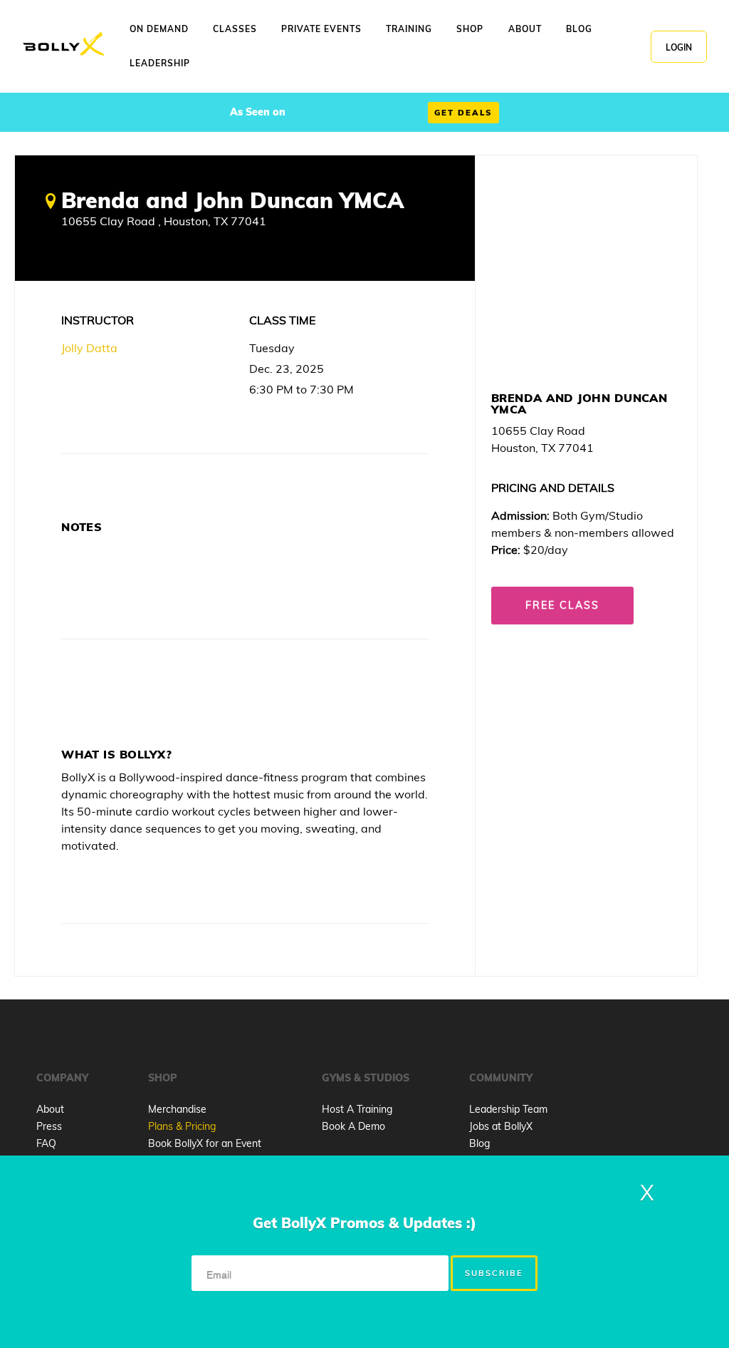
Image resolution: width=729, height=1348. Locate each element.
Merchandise (177, 1109)
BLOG (579, 29)
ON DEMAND (159, 29)
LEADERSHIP (160, 63)
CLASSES (235, 29)
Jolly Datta (89, 348)
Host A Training (357, 1109)
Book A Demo (353, 1126)
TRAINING (409, 29)
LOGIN (679, 47)
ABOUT (525, 29)
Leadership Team (508, 1109)
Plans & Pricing (182, 1126)
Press (49, 1126)
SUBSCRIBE (494, 1273)
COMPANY (62, 1077)
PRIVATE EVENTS (321, 29)
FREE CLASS (562, 605)
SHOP (469, 29)
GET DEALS (463, 113)
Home (63, 44)
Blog (479, 1143)
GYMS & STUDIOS (365, 1077)
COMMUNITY (501, 1077)
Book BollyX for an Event (204, 1143)
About (50, 1109)
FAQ (46, 1143)
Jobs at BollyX (501, 1126)
